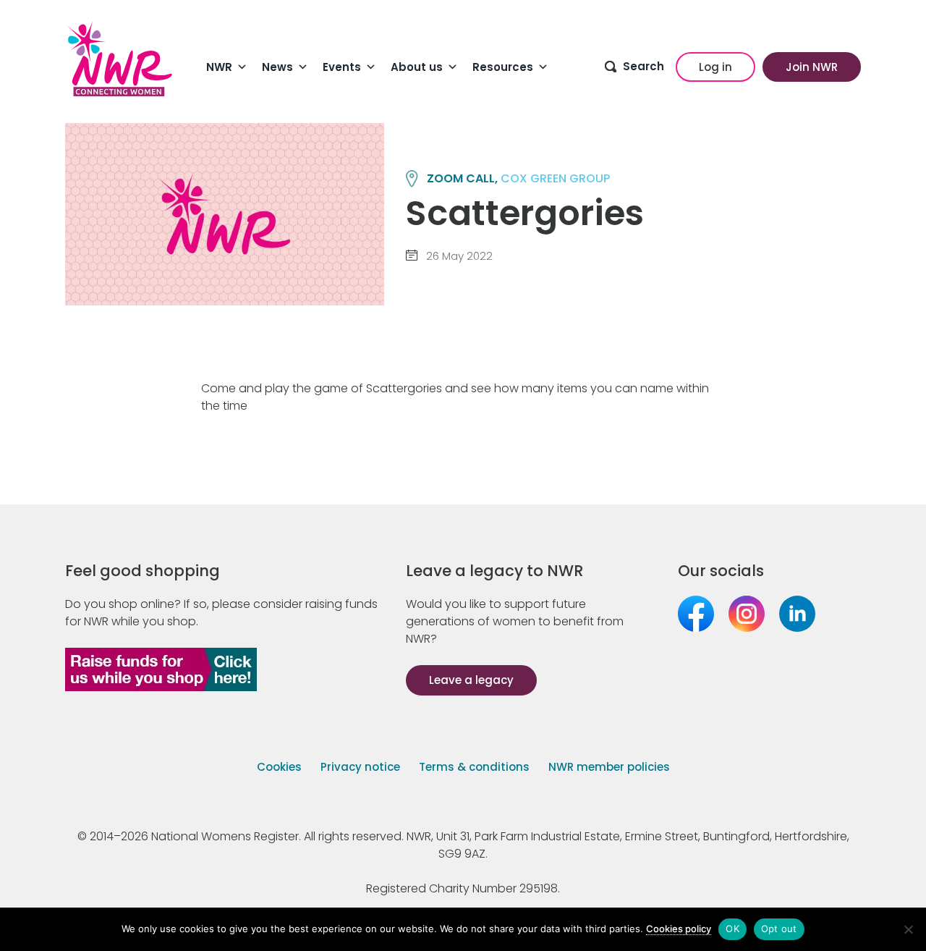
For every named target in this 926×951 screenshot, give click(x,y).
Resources (502, 67)
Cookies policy (678, 928)
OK (732, 928)
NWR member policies (609, 766)
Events (342, 67)
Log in (715, 67)
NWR (219, 67)
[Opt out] (908, 929)
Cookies (279, 766)
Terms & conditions (474, 766)
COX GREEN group (555, 178)
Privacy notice (360, 766)
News (277, 67)
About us (417, 67)
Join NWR (812, 67)
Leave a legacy (471, 680)
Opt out (779, 928)
